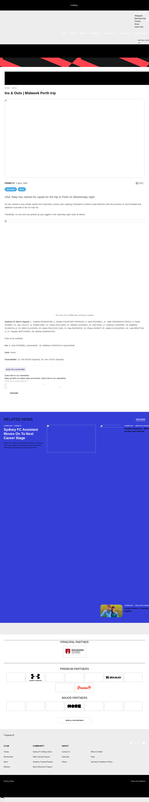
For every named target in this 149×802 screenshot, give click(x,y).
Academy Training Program (43, 762)
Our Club (124, 33)
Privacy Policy (24, 384)
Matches (7, 767)
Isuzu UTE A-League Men (15, 369)
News (64, 33)
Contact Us (66, 752)
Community (109, 33)
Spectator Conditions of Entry (101, 762)
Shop (93, 757)
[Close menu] (141, 794)
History (64, 762)
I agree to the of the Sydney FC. (25, 384)
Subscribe (14, 393)
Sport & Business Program (42, 767)
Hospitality (95, 33)
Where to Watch (97, 752)
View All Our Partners (75, 720)
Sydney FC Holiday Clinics (42, 752)
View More (140, 419)
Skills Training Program (41, 757)
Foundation (139, 33)
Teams (82, 33)
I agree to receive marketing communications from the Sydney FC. (33, 387)
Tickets (6, 752)
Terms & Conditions (138, 781)
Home (7, 88)
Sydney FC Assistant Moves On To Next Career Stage (21, 434)
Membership (8, 757)
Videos (73, 33)
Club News (11, 189)
